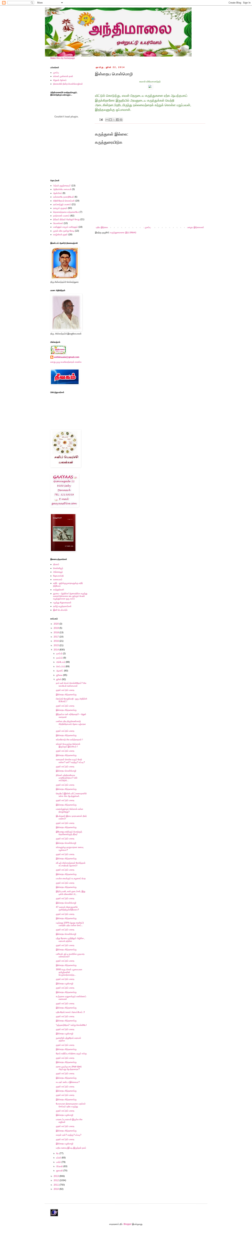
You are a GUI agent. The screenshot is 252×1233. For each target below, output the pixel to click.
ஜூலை (59, 675)
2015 (56, 645)
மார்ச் (58, 1162)
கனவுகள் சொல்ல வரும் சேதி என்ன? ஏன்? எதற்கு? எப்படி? (70, 760)
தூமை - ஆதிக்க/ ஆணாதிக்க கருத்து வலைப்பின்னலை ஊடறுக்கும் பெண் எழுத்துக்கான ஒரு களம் (70, 596)
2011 (56, 1185)
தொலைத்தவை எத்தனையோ (66, 212)
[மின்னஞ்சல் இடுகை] (101, 119)
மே (57, 1153)
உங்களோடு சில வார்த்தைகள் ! (69, 739)
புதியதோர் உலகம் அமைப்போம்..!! (70, 1012)
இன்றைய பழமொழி (64, 983)
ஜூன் (59, 679)
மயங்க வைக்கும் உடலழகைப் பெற (71, 878)
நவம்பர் (59, 657)
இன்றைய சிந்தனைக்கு (66, 694)
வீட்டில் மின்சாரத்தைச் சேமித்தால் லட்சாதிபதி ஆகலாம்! (70, 864)
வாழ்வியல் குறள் (60, 234)
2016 (56, 641)
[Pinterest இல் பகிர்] (121, 120)
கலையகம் (57, 579)
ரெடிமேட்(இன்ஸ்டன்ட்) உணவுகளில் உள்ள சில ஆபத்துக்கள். (71, 794)
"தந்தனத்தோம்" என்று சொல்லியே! (71, 1025)
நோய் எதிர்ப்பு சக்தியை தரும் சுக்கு (71, 1053)
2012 (56, 1180)
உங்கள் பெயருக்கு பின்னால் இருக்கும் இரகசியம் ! (68, 745)
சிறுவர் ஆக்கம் (60, 80)
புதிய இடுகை (102, 227)
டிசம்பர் (59, 653)
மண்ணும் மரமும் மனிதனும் (65, 227)
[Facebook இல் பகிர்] (117, 120)
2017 (56, 636)
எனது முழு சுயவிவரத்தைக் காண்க (66, 362)
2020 (56, 624)
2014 (56, 649)
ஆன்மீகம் (57, 193)
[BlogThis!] (110, 120)
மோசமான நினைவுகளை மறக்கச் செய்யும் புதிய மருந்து (71, 1105)
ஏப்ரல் (59, 1157)
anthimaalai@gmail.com (66, 357)
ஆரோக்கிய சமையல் (62, 189)
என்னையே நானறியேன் (63, 197)
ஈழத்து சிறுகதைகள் (62, 602)
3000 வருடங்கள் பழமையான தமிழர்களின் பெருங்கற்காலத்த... (69, 972)
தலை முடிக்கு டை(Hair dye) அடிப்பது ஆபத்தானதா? (69, 1067)
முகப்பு (148, 227)
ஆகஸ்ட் (60, 670)
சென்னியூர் (58, 568)
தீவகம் (56, 564)
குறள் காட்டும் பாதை (65, 690)
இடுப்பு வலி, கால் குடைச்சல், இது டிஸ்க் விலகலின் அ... (70, 892)
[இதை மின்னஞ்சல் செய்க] (107, 120)
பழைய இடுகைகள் (195, 227)
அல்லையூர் (58, 572)
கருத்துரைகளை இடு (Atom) (123, 232)
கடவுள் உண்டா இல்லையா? (68, 1082)
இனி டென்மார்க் (60, 610)
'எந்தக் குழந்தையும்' (62, 185)
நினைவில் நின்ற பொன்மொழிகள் (68, 84)
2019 (56, 628)
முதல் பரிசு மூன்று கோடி (63, 231)
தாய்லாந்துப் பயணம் (62, 204)
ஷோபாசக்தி (58, 575)
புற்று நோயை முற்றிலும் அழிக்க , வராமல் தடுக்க (70, 939)
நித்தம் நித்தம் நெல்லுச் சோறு (66, 219)
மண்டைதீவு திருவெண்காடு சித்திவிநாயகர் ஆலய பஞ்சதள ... (71, 724)
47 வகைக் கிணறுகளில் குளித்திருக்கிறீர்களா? (67, 908)
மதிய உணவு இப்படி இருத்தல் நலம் (71, 1148)
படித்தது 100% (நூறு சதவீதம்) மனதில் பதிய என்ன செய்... (70, 924)
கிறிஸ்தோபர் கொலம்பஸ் (64, 200)
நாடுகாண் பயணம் (61, 215)
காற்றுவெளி (58, 589)
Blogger (128, 1224)
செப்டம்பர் (60, 666)
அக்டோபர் (61, 662)
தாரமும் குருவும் (60, 208)
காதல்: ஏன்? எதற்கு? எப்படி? (68, 1135)
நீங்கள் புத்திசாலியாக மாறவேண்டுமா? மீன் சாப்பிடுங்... (66, 778)
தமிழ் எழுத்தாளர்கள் (62, 606)
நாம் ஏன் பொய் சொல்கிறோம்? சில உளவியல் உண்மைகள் (71, 684)
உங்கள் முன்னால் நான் (63, 76)
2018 (56, 632)
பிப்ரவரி (59, 1166)
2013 (56, 1176)
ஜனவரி (59, 1170)
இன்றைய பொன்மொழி (66, 770)
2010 (56, 1189)
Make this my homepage (62, 58)
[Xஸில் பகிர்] (114, 120)
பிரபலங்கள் (58, 223)
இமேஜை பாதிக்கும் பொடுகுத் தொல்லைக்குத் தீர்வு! (69, 833)
